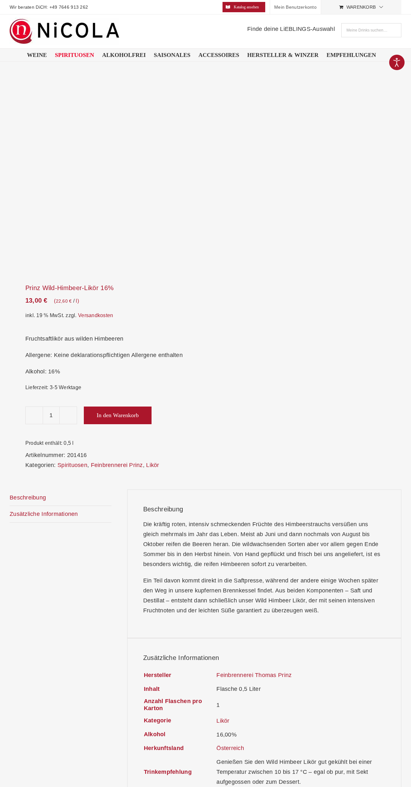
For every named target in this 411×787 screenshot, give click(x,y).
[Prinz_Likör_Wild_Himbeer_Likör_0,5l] (104, 173)
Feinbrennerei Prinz (117, 465)
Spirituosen (72, 465)
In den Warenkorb (118, 415)
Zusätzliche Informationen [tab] (44, 514)
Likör (152, 465)
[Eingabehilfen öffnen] (397, 62)
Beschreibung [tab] (28, 497)
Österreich (230, 748)
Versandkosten (95, 315)
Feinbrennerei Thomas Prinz (254, 675)
